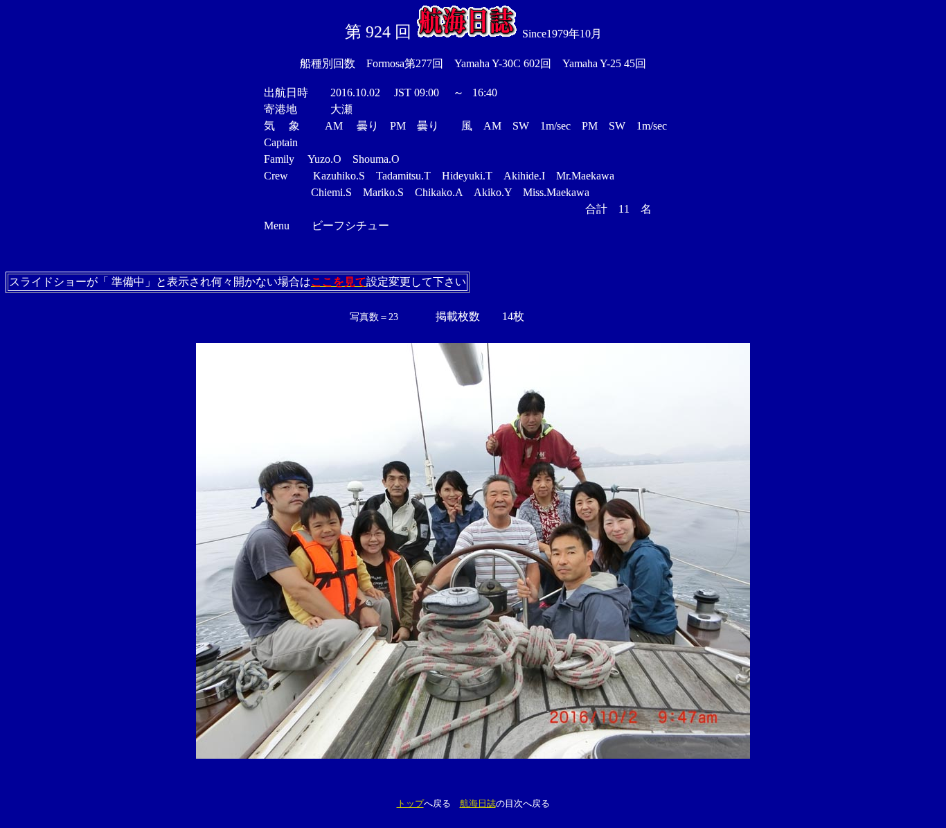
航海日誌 (478, 803)
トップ (410, 803)
